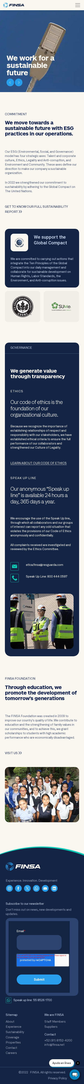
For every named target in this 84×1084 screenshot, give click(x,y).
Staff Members (55, 1021)
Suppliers (50, 1026)
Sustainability (15, 1032)
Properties (13, 1042)
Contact (11, 1047)
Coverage (12, 1037)
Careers (11, 1053)
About (10, 1021)
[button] (11, 82)
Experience (13, 1026)
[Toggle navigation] (78, 5)
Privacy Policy (57, 1078)
